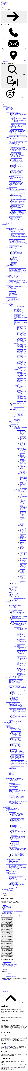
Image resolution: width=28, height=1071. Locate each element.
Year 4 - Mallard (14, 589)
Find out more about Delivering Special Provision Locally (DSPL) (17, 868)
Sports (10, 781)
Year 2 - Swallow (15, 426)
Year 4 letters (11, 773)
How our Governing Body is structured (17, 189)
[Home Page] (4, 4)
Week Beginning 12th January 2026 (21, 347)
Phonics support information (15, 683)
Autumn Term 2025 (15, 734)
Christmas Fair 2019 (13, 187)
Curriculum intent (12, 812)
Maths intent (14, 825)
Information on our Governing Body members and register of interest (16, 215)
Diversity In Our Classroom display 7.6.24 (23, 478)
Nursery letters (12, 767)
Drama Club (14, 251)
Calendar (8, 725)
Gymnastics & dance (13, 787)
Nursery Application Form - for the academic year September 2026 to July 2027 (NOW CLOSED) (18, 124)
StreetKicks (13, 263)
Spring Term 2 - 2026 (16, 732)
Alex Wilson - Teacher (16, 175)
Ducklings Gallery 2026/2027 (17, 403)
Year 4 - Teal (14, 590)
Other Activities (12, 783)
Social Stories (14, 883)
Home (4, 104)
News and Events (7, 722)
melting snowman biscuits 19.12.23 (23, 446)
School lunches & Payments (12, 266)
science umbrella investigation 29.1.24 (23, 453)
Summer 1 (16, 369)
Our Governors (9, 188)
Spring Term (19, 414)
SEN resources (12, 878)
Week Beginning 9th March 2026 (21, 365)
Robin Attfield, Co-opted (16, 198)
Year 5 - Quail (14, 594)
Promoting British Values (11, 858)
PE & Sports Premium (13, 861)
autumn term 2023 (21, 430)
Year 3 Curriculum (15, 841)
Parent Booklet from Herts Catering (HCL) (18, 270)
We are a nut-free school (14, 275)
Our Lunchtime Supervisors (15, 181)
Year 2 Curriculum (15, 839)
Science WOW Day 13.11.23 (23, 437)
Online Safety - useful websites (15, 721)
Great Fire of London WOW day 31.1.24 (23, 456)
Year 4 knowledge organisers (17, 853)
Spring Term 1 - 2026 (16, 733)
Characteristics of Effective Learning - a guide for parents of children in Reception (18, 687)
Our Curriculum (9, 810)
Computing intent (15, 816)
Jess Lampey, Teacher (16, 164)
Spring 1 (16, 343)
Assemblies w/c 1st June (22, 659)
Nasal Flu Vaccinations (14, 245)
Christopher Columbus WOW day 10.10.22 (23, 507)
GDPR (7, 870)
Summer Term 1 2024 (16, 743)
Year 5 (10, 592)
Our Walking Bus (12, 291)
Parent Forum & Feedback (11, 297)
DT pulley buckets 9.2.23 (23, 536)
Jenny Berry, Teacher (16, 152)
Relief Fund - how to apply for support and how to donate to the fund (18, 283)
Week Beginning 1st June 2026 (21, 387)
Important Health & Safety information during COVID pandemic (17, 885)
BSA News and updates (14, 185)
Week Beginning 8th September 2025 (18, 308)
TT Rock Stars (14, 697)
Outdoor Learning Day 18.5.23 (23, 574)
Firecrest (13, 405)
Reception (11, 404)
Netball (13, 258)
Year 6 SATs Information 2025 (15, 681)
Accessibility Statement (11, 976)
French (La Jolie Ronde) (16, 260)
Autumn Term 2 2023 (16, 746)
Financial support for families (12, 276)
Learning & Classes (7, 303)
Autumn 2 (16, 324)
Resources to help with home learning (17, 689)
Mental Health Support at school (16, 679)
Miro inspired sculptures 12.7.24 (23, 487)
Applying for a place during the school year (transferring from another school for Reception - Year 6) (18, 131)
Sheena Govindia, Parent (16, 202)
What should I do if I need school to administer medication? (19, 237)
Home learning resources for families (16, 777)
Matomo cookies (7, 1046)
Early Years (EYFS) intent (17, 814)
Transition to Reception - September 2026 (18, 136)
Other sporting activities (14, 786)
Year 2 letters (11, 770)
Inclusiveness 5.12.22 (22, 515)
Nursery (10, 305)
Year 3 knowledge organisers (17, 851)
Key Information (6, 807)
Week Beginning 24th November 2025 (21, 334)
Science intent (14, 835)
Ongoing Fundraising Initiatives (15, 183)
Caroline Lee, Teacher (16, 165)
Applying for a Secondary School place (17, 133)
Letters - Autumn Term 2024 (17, 756)
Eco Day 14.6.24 (23, 483)
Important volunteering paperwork (16, 286)
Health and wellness (13, 792)
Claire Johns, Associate (16, 211)
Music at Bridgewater (13, 602)
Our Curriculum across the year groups (17, 836)
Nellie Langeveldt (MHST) (14, 144)
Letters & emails (9, 727)
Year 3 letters (11, 772)
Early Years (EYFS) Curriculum (18, 837)
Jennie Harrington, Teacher (17, 161)
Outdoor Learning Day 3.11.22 (23, 513)
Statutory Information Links (12, 808)
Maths (12, 691)
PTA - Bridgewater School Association (14, 182)
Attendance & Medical (11, 228)
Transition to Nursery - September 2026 (17, 135)
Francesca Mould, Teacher (17, 170)
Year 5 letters (11, 774)
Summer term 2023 (21, 570)
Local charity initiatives (14, 791)
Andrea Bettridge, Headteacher (15, 138)
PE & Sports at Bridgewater (15, 605)
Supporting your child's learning (13, 677)
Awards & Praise (9, 223)
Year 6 (10, 595)
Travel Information (13, 294)
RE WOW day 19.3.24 (23, 469)
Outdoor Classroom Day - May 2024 (19, 616)
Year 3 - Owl (14, 587)
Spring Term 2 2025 (15, 738)
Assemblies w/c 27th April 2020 (21, 667)
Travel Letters (12, 293)
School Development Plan (14, 219)
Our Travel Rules (12, 289)
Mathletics (13, 698)
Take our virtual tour (10, 110)
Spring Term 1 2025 (15, 739)
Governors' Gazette (13, 218)
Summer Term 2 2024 (16, 741)
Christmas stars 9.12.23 (23, 441)
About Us (5, 106)
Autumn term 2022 (21, 491)
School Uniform (9, 265)
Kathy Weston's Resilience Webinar (16, 796)
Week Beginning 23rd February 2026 (21, 360)
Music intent (14, 826)
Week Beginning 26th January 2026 (21, 352)
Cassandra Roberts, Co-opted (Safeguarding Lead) (17, 204)
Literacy (13, 692)
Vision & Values (9, 108)
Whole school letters (13, 749)
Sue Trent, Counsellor (13, 143)
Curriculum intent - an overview (18, 813)
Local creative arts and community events (17, 790)
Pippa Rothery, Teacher (16, 173)
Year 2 (10, 425)
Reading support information (15, 685)
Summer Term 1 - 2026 (16, 731)
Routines (13, 693)
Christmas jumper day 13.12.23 (23, 444)
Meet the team (9, 137)
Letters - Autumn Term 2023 (17, 760)
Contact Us (5, 889)
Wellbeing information (13, 802)
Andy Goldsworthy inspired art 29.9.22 (22, 500)
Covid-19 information (10, 873)
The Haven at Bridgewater (11, 723)
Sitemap (5, 969)
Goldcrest (13, 409)
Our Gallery (11, 611)
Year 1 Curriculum (15, 838)
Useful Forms (9, 225)
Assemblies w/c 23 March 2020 (21, 675)
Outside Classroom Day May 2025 (18, 612)
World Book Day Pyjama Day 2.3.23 (23, 554)
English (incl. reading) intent (17, 819)
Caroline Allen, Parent (16, 195)
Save (12, 1069)
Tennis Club (14, 257)
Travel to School (9, 287)
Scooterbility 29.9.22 (22, 504)
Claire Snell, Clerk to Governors (18, 213)
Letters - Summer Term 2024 (17, 757)
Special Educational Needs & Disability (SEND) (16, 864)
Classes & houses (9, 304)
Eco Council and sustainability (15, 610)
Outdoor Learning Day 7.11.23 (23, 432)
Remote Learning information (15, 877)
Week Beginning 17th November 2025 (21, 331)
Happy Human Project (16, 256)
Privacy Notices (12, 871)
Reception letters (12, 768)
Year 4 (10, 588)
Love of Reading (12, 609)
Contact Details (9, 890)
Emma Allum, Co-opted (16, 196)
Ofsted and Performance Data (12, 809)
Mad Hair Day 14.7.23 (23, 579)
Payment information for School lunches (17, 271)
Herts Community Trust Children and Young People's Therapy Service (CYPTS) (18, 243)
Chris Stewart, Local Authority (18, 206)
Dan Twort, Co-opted (16, 207)
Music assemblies (15, 604)
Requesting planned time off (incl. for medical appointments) (17, 239)
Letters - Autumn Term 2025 (17, 752)
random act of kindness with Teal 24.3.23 (22, 568)
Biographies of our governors (15, 190)
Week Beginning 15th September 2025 (19, 311)
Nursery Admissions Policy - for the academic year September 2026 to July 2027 (19, 118)
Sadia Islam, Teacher (15, 162)
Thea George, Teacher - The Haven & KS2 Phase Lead (19, 150)
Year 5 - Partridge (15, 593)
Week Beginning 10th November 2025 (21, 329)
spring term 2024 (20, 448)
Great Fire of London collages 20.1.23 (23, 528)
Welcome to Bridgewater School (13, 109)
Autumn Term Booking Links (15, 248)
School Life (8, 601)
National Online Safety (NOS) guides (17, 706)
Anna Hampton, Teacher (16, 160)
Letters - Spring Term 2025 (17, 755)
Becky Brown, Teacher (16, 154)
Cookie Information (10, 973)
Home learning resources (11, 688)
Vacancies (8, 806)
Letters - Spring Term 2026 (17, 751)
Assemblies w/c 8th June (22, 658)
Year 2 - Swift (14, 583)
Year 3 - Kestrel (14, 586)
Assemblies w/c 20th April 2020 (21, 670)
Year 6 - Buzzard (15, 596)
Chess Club (13, 264)
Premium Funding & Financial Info (13, 859)
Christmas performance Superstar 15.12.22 (22, 518)
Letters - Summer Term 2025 (17, 754)
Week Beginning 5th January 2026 (21, 345)
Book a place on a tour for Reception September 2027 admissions (19, 128)
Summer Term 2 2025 (16, 735)
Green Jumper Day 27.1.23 (23, 531)
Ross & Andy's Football (16, 253)
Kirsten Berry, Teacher (16, 153)
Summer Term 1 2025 (16, 737)
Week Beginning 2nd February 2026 (21, 354)
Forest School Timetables (16, 607)
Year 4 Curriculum (15, 842)
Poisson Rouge (14, 699)
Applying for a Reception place (15, 126)
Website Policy (9, 975)
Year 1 (10, 421)
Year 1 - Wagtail (14, 424)
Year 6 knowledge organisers (17, 855)
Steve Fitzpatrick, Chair (16, 191)
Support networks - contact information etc (18, 801)
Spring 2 (16, 358)
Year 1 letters (11, 769)
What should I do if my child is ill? (18, 231)
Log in (4, 893)
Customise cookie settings (16, 1017)
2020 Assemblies (17, 646)
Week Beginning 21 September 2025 (18, 313)
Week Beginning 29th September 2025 (19, 316)
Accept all (8, 1017)
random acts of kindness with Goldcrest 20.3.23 (23, 562)
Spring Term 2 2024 (15, 744)
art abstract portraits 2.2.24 (23, 459)
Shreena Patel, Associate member (18, 212)
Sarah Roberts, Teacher (16, 172)
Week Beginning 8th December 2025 (21, 339)
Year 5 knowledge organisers (17, 854)
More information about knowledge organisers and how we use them (19, 849)
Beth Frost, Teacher (15, 159)
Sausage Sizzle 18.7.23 (23, 582)
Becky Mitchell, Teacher (16, 169)
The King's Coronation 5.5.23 (23, 572)
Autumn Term (20, 413)
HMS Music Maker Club (16, 252)
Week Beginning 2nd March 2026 (21, 363)
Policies (7, 872)
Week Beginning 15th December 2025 (21, 341)
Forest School (12, 606)
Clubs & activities (10, 247)
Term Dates (8, 227)
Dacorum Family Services (14, 799)
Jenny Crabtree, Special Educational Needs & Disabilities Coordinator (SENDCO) (18, 142)
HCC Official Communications (15, 246)
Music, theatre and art (13, 789)
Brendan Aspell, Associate (17, 208)
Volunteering (8, 285)
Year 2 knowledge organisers (17, 850)
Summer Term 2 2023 (16, 748)
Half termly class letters (14, 728)
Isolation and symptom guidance (16, 876)
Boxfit (12, 254)
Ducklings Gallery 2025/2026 (17, 306)
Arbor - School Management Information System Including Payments (17, 268)
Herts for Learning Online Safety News (17, 708)
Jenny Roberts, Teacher (16, 171)
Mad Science (14, 780)
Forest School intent (15, 820)
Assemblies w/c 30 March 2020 (21, 672)
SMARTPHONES (13, 703)
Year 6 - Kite (14, 600)
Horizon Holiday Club (16, 784)
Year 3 (10, 584)
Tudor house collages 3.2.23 (23, 533)
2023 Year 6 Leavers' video (17, 676)
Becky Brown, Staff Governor (17, 201)
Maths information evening (14, 682)
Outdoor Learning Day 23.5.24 (23, 475)
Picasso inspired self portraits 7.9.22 (23, 494)
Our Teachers (11, 146)
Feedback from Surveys (14, 299)
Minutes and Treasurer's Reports (15, 184)
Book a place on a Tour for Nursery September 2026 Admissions (19, 115)
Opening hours (9, 107)
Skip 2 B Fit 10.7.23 (22, 577)
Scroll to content (4, 3)
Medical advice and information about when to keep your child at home (18, 234)
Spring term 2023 (20, 525)
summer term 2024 (21, 473)
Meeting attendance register (14, 217)
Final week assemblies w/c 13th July (21, 648)
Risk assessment (12, 874)
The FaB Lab (14, 262)
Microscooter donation (13, 295)
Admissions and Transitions (12, 112)
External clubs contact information (16, 249)
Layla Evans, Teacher (16, 156)
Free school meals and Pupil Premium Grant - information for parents (17, 281)
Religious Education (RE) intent (18, 833)
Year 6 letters (11, 775)
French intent (14, 821)
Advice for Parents (15, 882)
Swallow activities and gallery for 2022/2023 (12, 911)
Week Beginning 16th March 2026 (21, 368)
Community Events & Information (13, 778)
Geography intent (15, 822)
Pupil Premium (12, 860)
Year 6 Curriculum (15, 844)
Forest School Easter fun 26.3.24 (23, 472)
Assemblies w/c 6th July (22, 650)
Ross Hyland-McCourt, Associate (18, 210)
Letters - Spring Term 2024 (17, 758)
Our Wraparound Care (11, 300)
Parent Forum (12, 298)
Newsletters (8, 726)
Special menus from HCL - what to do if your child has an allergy (17, 273)
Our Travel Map (12, 288)
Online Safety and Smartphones (13, 301)
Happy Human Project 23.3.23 (23, 565)
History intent (14, 824)
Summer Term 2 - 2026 (16, 729)
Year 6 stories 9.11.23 (22, 434)
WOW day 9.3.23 (23, 557)
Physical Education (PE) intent (18, 827)
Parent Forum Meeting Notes (17, 766)
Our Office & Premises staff (15, 179)
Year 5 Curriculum (15, 843)
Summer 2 (16, 385)
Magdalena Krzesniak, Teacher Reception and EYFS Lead (18, 148)
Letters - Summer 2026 (16, 750)
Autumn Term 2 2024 (16, 740)
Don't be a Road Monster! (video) (18, 623)
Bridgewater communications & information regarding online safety (16, 705)
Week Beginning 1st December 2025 (21, 336)
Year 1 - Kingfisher (15, 422)
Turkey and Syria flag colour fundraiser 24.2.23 (23, 551)
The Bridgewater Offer (14, 866)
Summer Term (20, 415)
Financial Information (13, 862)
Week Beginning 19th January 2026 (21, 349)
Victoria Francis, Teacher (16, 158)
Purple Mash (14, 700)
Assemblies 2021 (17, 627)
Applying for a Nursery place (15, 113)
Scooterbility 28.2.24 (22, 462)
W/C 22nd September (21, 418)
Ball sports (11, 785)
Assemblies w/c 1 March (22, 628)
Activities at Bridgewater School (16, 779)
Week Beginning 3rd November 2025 (21, 327)
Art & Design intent (15, 815)
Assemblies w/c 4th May (22, 665)
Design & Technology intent (17, 818)
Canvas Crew (14, 259)
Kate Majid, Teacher (15, 167)
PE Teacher (11, 176)
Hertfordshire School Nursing (15, 241)
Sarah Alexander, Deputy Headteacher (17, 139)
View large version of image (6, 918)
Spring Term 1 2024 (15, 745)
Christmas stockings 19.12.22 (22, 523)
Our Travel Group (12, 292)
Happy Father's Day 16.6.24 (23, 485)
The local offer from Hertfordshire (16, 865)
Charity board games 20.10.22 (23, 510)
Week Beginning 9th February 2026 (21, 357)
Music (10, 856)
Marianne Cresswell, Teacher (17, 155)
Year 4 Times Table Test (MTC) (15, 680)
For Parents (5, 224)
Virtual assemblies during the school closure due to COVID (19, 625)
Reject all (3, 1017)
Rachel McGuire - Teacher (17, 166)
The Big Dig (14, 617)
